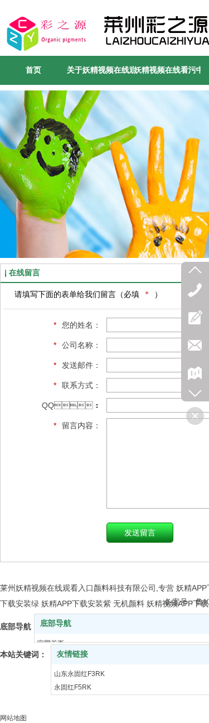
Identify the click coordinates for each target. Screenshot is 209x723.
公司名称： (77, 345)
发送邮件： (77, 365)
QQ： (71, 405)
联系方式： (77, 385)
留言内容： (77, 425)
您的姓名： (77, 324)
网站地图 (13, 718)
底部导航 (55, 623)
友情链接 (72, 654)
